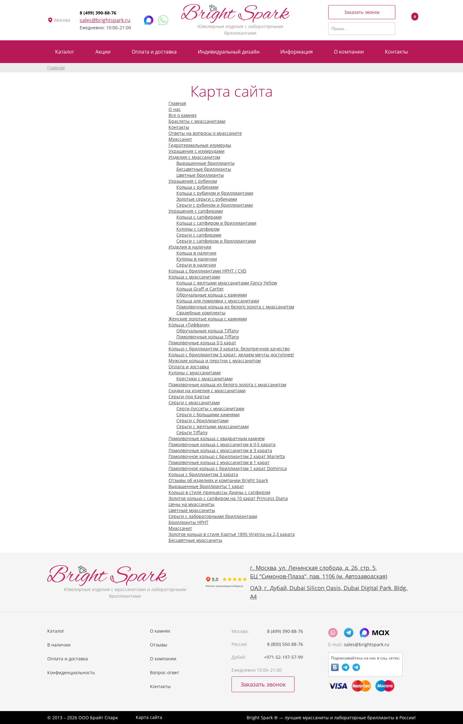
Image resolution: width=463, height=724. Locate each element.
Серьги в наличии (196, 265)
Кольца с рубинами (197, 187)
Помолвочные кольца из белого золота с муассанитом (235, 307)
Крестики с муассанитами (204, 379)
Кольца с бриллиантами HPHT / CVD (207, 271)
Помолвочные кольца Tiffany (207, 337)
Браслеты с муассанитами (197, 121)
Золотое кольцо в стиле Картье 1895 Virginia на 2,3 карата (232, 534)
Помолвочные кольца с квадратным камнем (217, 438)
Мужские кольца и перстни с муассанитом (215, 361)
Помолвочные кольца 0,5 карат (202, 343)
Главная (56, 68)
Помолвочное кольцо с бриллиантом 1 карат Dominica (228, 468)
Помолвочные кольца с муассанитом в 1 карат (219, 462)
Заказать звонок (362, 12)
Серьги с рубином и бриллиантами (214, 205)
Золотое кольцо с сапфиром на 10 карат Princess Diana (228, 498)
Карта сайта (149, 717)
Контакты (179, 127)
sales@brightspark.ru (105, 20)
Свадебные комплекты (201, 313)
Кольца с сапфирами (199, 217)
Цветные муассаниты (192, 510)
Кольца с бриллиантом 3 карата (203, 474)
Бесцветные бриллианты (203, 169)
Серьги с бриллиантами (202, 420)
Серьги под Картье (189, 396)
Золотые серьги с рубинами (206, 199)
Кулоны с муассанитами (195, 373)
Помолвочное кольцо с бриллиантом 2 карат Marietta (227, 456)
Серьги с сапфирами (198, 235)
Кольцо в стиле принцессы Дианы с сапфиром (219, 492)
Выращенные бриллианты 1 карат (206, 486)
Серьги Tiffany (192, 432)
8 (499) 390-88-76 (98, 13)
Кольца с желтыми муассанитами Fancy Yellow (226, 283)
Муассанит (180, 139)
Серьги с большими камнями (208, 414)
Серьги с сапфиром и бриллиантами (216, 241)
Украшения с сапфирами (196, 211)
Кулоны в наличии (196, 259)
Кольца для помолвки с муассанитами (217, 301)
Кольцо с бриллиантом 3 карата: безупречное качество (229, 349)
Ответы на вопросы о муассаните (205, 133)
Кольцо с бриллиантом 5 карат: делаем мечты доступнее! (231, 355)
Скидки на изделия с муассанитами (207, 391)
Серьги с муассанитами (194, 402)
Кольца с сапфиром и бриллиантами (216, 223)
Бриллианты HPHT (189, 522)
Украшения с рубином (193, 181)
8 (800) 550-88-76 (285, 644)
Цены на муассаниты (191, 504)
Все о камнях (183, 115)
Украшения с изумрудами (197, 151)
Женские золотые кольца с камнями (208, 319)
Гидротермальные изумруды (200, 145)
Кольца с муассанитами (194, 277)
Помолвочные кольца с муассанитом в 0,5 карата (222, 444)
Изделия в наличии (190, 247)
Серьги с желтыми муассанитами (212, 426)
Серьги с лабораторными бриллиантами (213, 516)
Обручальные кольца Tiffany (207, 331)
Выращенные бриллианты (205, 163)
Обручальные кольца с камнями (211, 295)
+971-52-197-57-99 (283, 657)
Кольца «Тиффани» (189, 325)
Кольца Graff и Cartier (200, 289)
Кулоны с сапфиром (198, 229)
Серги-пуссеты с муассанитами (210, 408)
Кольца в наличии (196, 253)
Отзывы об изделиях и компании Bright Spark (218, 480)
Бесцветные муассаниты (195, 540)
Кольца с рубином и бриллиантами (214, 193)
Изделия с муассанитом (194, 157)
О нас (175, 109)
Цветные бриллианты (200, 175)
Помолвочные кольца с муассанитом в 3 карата (220, 450)
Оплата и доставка (189, 367)
